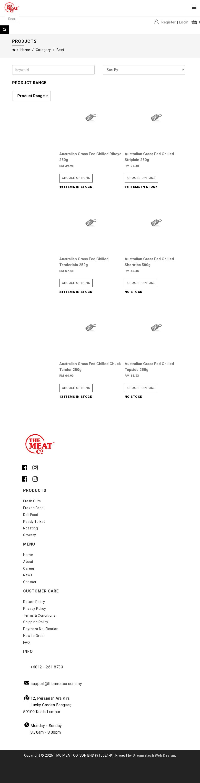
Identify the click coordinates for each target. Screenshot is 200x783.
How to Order (34, 636)
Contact (29, 582)
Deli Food (30, 515)
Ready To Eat (34, 522)
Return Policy (34, 602)
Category (43, 50)
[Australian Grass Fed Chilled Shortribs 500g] (156, 222)
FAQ (26, 642)
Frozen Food (33, 508)
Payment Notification (40, 629)
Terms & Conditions (39, 615)
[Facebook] (26, 468)
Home (25, 50)
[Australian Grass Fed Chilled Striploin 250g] (156, 117)
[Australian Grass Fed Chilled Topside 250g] (156, 327)
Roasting (30, 528)
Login (184, 22)
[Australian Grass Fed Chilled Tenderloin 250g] (90, 222)
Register (168, 22)
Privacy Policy (34, 609)
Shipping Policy (35, 622)
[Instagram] (35, 468)
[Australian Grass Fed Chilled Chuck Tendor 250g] (90, 327)
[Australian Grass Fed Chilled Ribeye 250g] (90, 117)
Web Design (165, 755)
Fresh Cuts (32, 501)
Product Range (31, 96)
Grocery (29, 535)
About (28, 562)
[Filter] (4, 29)
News (27, 575)
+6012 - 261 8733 (46, 667)
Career (28, 568)
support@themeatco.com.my (56, 683)
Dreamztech (143, 755)
